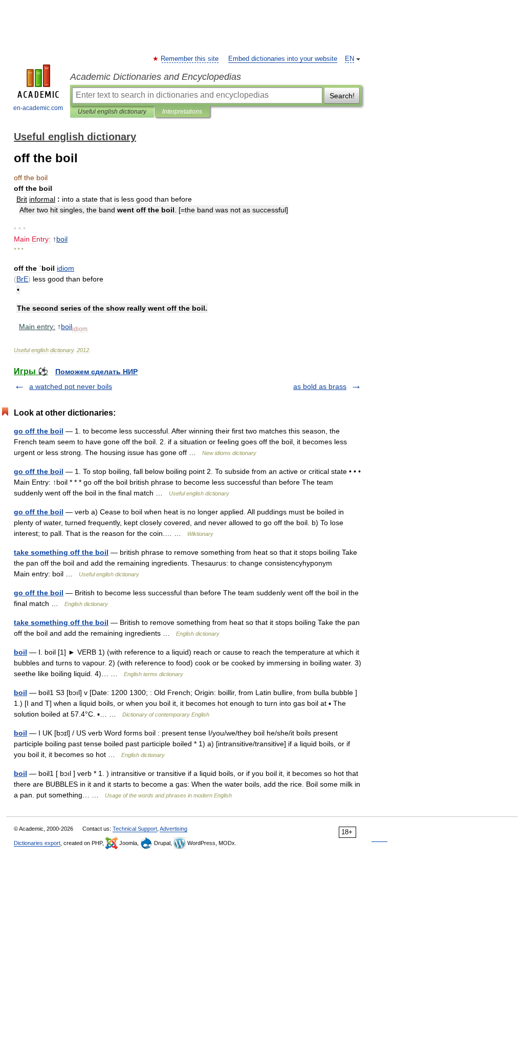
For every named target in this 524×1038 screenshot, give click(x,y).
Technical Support (135, 829)
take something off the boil (61, 552)
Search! (342, 96)
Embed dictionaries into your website (282, 58)
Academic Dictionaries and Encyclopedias (155, 77)
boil (20, 652)
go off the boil (38, 431)
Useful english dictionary (112, 111)
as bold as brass (319, 386)
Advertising (173, 829)
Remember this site (190, 58)
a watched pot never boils (70, 386)
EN (349, 58)
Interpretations (182, 111)
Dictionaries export (37, 843)
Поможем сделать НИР (96, 371)
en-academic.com (38, 108)
